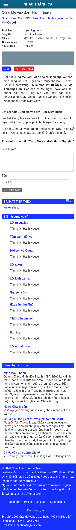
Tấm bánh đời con (22, 236)
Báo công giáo (36, 510)
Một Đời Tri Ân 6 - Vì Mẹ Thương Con (47, 38)
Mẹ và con (10, 207)
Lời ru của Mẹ (19, 222)
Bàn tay (15, 332)
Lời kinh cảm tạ (20, 278)
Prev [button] (7, 59)
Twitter (28, 501)
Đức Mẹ (29, 42)
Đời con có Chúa (21, 250)
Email (6, 182)
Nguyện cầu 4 (19, 292)
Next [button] (25, 59)
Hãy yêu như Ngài (22, 304)
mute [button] (50, 59)
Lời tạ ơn (16, 264)
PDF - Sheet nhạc (24, 69)
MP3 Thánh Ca (34, 18)
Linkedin (41, 501)
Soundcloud (57, 501)
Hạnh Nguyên (55, 18)
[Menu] (5, 4)
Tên (5, 175)
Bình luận (9, 149)
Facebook (14, 501)
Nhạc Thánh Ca (38, 4)
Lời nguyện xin (20, 346)
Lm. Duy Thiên (33, 34)
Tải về (6, 69)
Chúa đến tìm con (22, 318)
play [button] (15, 58)
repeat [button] (36, 59)
